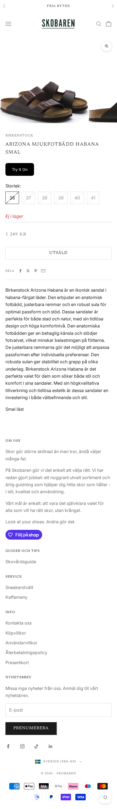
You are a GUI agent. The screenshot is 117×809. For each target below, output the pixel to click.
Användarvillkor (21, 642)
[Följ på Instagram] (22, 746)
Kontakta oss (18, 623)
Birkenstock (19, 135)
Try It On (19, 169)
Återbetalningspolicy (26, 652)
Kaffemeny (16, 597)
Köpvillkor (15, 633)
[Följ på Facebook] (8, 746)
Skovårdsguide (20, 561)
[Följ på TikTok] (36, 746)
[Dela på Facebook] (20, 271)
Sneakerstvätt (19, 587)
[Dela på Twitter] (28, 271)
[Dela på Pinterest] (35, 271)
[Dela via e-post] (43, 271)
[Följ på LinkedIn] (50, 746)
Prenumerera (31, 728)
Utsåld (58, 253)
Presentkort (17, 662)
